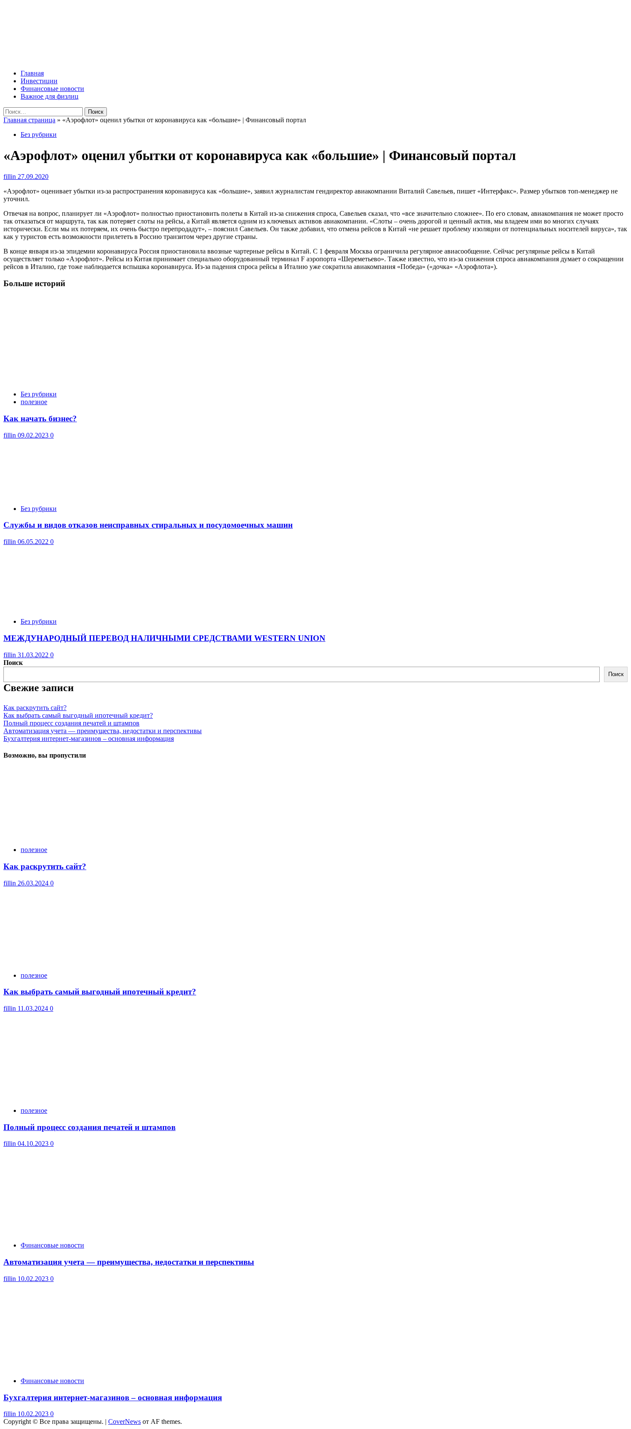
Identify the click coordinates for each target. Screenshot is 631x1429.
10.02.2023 (34, 1278)
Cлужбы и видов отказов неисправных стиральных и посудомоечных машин (148, 524)
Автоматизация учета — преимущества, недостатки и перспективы (102, 730)
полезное (34, 401)
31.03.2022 (34, 655)
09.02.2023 (34, 435)
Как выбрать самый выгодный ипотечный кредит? (78, 715)
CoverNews (124, 1421)
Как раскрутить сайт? (35, 707)
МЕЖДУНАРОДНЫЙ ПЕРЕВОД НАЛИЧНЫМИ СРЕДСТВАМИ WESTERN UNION (164, 638)
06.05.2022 (34, 541)
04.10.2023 (34, 1143)
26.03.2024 (34, 883)
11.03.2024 (34, 1008)
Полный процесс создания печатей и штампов (71, 723)
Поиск (13, 662)
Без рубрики (39, 134)
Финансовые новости (52, 88)
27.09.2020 (33, 176)
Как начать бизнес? (40, 418)
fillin (10, 176)
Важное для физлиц (50, 96)
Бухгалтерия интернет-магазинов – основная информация (88, 738)
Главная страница (29, 120)
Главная (32, 73)
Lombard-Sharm (45, 20)
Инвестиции (39, 81)
